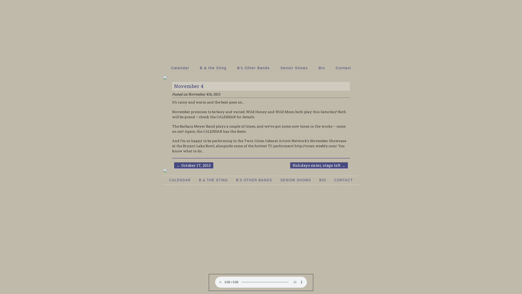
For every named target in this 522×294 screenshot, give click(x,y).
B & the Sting (213, 68)
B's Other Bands (253, 68)
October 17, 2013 (194, 165)
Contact (343, 68)
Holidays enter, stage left (319, 165)
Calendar (180, 68)
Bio (322, 68)
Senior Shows (294, 68)
